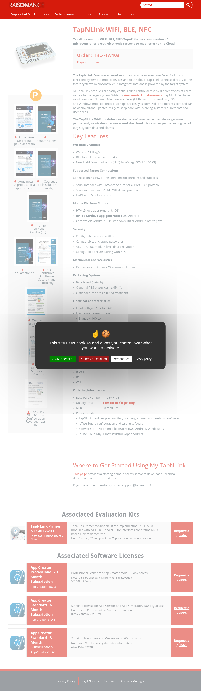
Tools (45, 14)
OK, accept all (64, 358)
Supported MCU (23, 14)
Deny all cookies (95, 358)
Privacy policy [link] (142, 358)
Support (87, 14)
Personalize (121, 358)
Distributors (126, 14)
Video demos (65, 14)
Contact (105, 14)
